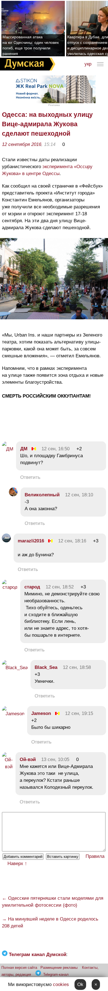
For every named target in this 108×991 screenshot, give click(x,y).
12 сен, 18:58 (77, 667)
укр (87, 64)
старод (32, 587)
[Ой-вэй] (7, 766)
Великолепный (42, 494)
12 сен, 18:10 (79, 494)
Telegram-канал (56, 974)
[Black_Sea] (15, 667)
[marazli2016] (6, 540)
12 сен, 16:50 (56, 448)
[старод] (9, 587)
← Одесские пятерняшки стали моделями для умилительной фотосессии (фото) (52, 902)
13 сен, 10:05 (55, 759)
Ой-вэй (28, 759)
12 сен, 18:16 (72, 540)
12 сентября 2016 (21, 144)
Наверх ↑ (17, 863)
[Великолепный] (13, 494)
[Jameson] (13, 713)
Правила (95, 856)
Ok (80, 984)
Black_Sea (46, 667)
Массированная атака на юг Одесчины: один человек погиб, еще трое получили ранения (30, 45)
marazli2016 (31, 540)
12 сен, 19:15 (79, 713)
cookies (61, 984)
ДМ (23, 448)
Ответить (30, 477)
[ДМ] (7, 449)
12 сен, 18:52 (60, 587)
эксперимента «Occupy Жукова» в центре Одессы (47, 170)
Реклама (54, 105)
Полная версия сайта (19, 967)
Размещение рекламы (59, 967)
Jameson (41, 713)
